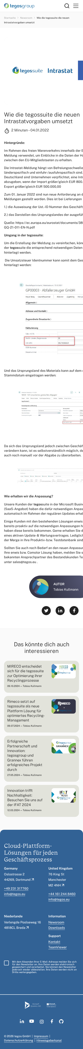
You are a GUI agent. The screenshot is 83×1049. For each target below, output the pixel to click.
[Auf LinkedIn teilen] (60, 610)
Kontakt (54, 942)
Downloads (56, 928)
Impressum (41, 1036)
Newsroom (26, 17)
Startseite (10, 17)
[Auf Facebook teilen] (74, 610)
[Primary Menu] (76, 6)
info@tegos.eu (14, 894)
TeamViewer (57, 947)
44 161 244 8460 (63, 894)
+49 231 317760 (16, 888)
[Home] (34, 5)
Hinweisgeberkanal (49, 1040)
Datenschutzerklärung (18, 1040)
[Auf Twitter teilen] (46, 610)
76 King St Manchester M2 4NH (57, 879)
